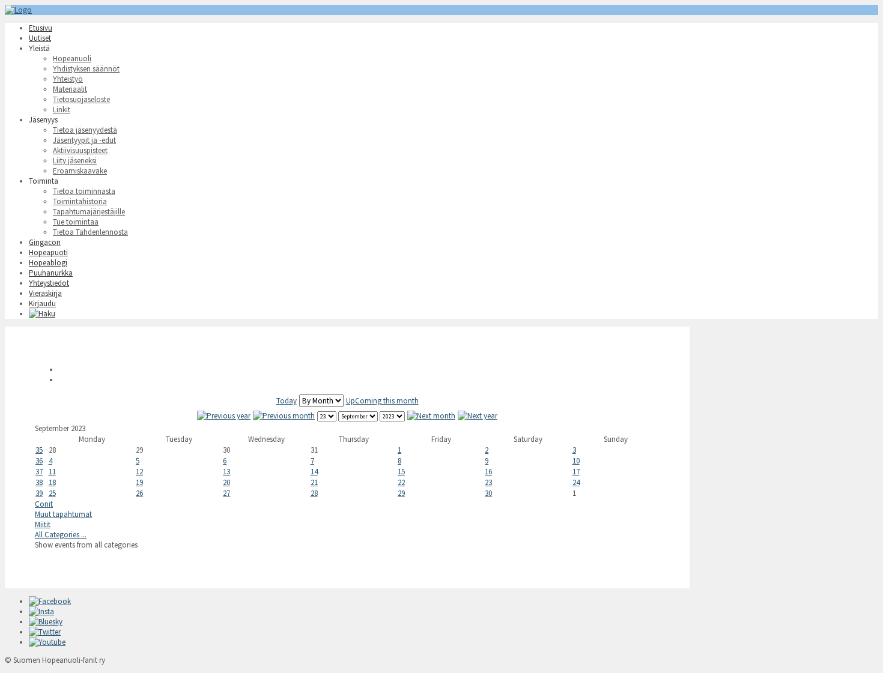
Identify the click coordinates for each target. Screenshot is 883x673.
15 (401, 471)
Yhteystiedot (49, 283)
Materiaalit (70, 89)
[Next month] (431, 416)
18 (52, 482)
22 (401, 482)
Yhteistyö (68, 79)
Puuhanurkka (51, 273)
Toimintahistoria (80, 201)
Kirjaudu (42, 303)
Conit (44, 504)
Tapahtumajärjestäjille (89, 212)
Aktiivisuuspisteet (80, 150)
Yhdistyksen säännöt (86, 69)
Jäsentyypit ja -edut (84, 140)
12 (139, 471)
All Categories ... (60, 535)
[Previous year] (223, 416)
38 (39, 482)
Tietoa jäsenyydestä (85, 130)
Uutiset (40, 38)
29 (401, 493)
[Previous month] (284, 416)
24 (576, 482)
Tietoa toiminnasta (84, 191)
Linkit (61, 109)
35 (39, 450)
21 (314, 482)
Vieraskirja (45, 293)
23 (488, 482)
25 (52, 493)
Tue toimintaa (76, 222)
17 (576, 471)
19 (139, 482)
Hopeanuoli (72, 58)
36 (39, 461)
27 (226, 493)
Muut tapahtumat (63, 514)
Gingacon (45, 242)
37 (39, 471)
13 (226, 471)
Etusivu (40, 28)
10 (576, 461)
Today (286, 401)
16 (488, 471)
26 (139, 493)
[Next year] (477, 416)
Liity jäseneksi (75, 160)
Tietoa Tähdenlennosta (90, 232)
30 (488, 493)
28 (314, 493)
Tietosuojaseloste (81, 99)
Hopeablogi (48, 263)
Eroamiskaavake (80, 171)
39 (39, 493)
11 (52, 471)
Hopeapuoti (48, 252)
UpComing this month (382, 401)
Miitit (42, 524)
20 (226, 482)
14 (314, 471)
